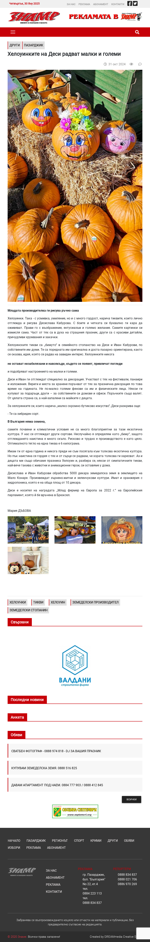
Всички (132, 799)
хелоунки (18, 602)
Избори (14, 848)
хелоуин (58, 602)
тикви (38, 602)
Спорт (79, 841)
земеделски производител (95, 602)
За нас (71, 4)
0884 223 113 (92, 893)
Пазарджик (36, 841)
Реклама (84, 4)
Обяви (129, 841)
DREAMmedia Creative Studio (123, 936)
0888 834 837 (92, 903)
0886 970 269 (127, 884)
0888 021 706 (127, 879)
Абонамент (100, 4)
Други (113, 841)
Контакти (117, 4)
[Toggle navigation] (13, 32)
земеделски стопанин (28, 610)
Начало (14, 841)
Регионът (60, 841)
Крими (95, 841)
